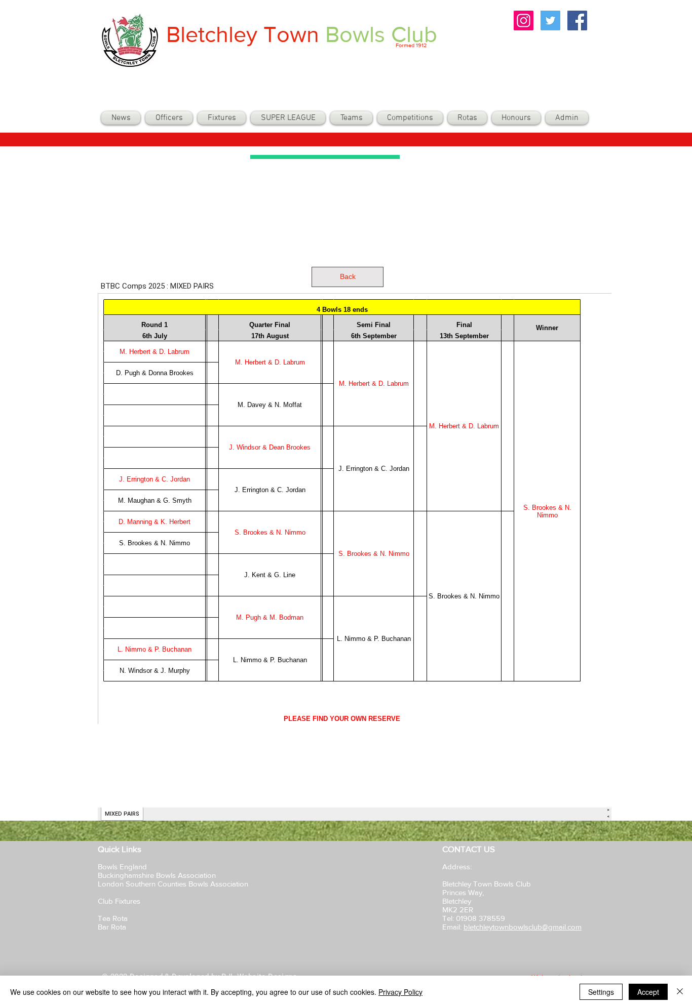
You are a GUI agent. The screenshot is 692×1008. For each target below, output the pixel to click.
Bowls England (122, 866)
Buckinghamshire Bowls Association (157, 875)
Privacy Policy (400, 992)
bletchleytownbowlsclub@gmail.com (523, 926)
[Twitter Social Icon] (550, 20)
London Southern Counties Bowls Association (173, 883)
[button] (351, 118)
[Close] (680, 992)
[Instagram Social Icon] (523, 20)
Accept (648, 992)
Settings (601, 992)
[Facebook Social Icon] (577, 20)
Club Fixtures (120, 901)
